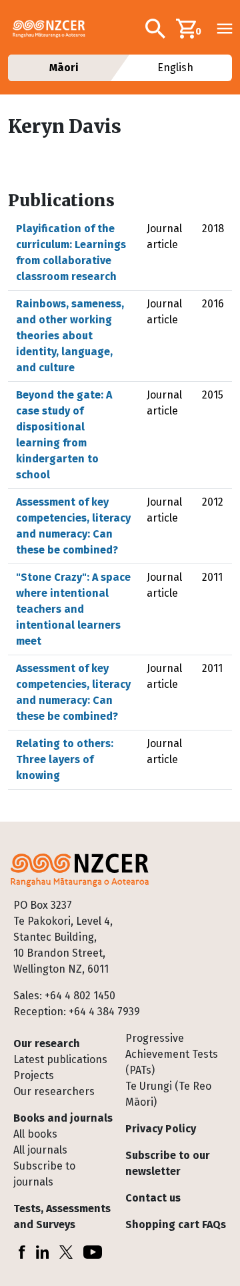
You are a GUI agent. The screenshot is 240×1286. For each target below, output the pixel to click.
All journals (40, 1150)
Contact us (153, 1198)
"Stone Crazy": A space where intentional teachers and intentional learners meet (73, 609)
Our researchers (54, 1091)
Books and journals (63, 1118)
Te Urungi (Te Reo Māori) (168, 1094)
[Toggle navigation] (224, 28)
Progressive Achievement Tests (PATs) (171, 1054)
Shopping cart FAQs (175, 1224)
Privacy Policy (160, 1128)
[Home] (54, 29)
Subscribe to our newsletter (167, 1163)
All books (35, 1134)
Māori (64, 67)
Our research (46, 1043)
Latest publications (60, 1059)
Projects (33, 1075)
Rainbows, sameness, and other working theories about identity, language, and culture (70, 335)
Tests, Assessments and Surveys (62, 1216)
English (175, 67)
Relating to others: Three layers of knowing (64, 759)
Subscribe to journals (44, 1174)
